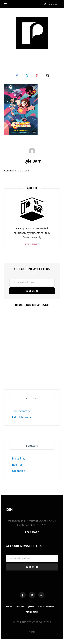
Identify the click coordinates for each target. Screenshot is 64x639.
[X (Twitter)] (32, 595)
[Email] (47, 75)
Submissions (46, 606)
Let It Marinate (21, 417)
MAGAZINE (32, 612)
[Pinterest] (37, 75)
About (20, 606)
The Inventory (21, 411)
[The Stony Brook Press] (32, 33)
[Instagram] (41, 595)
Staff (9, 606)
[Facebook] (23, 595)
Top (33, 631)
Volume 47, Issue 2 (32, 366)
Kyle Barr (14, 61)
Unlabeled (18, 471)
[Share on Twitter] (27, 75)
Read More (32, 244)
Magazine (31, 360)
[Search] (45, 4)
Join (31, 606)
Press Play (18, 458)
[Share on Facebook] (17, 75)
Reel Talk (17, 465)
